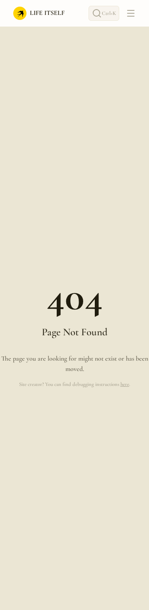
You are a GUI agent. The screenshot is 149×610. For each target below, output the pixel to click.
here (124, 384)
